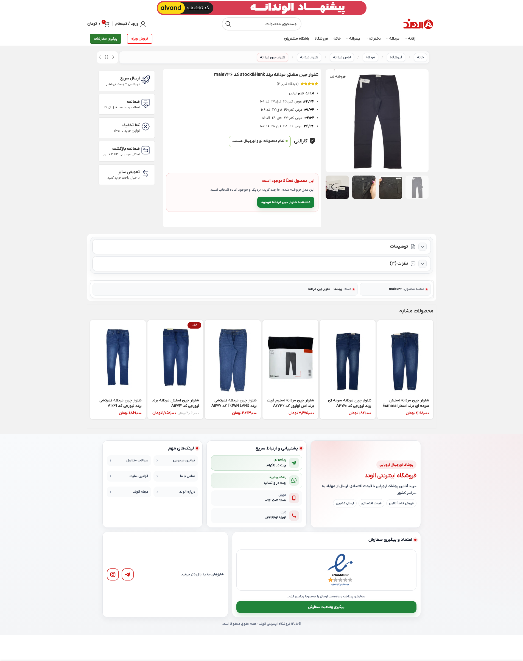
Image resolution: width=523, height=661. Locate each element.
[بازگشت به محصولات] (106, 57)
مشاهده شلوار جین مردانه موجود (286, 202)
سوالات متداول (137, 460)
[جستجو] (228, 23)
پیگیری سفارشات (106, 39)
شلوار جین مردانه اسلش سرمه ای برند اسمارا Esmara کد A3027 (406, 406)
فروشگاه (396, 57)
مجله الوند (140, 492)
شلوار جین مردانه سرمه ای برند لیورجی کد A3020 (349, 403)
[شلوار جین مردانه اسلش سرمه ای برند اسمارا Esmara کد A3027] (405, 357)
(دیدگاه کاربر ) (287, 84)
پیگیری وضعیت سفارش (326, 607)
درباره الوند (187, 492)
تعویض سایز (129, 172)
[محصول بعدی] (100, 57)
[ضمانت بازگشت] (145, 150)
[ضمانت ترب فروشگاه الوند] (308, 570)
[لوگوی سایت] (418, 24)
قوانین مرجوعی (184, 460)
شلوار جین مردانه (272, 57)
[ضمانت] (145, 103)
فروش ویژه (139, 39)
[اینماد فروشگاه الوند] (340, 570)
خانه (420, 57)
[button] (422, 187)
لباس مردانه (342, 57)
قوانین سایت (139, 476)
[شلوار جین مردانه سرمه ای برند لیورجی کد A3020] (348, 357)
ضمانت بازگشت (126, 148)
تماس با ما (187, 476)
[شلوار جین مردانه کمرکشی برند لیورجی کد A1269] (118, 357)
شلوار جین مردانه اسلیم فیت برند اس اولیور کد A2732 (290, 403)
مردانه (370, 57)
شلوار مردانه (309, 57)
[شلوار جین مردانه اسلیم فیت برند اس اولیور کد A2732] (290, 357)
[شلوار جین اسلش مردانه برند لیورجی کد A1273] (175, 357)
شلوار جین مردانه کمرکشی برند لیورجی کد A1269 (120, 403)
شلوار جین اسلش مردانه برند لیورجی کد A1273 (175, 403)
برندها (338, 289)
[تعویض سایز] (145, 173)
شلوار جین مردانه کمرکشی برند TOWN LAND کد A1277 (234, 403)
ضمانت (133, 101)
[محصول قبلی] (113, 57)
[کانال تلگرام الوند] (128, 574)
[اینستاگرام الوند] (113, 574)
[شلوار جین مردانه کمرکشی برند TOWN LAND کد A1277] (233, 357)
